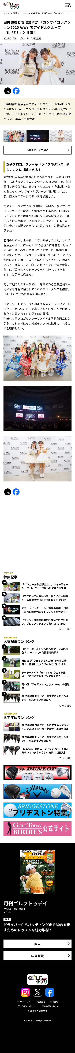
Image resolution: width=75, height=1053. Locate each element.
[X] (7, 91)
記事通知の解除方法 (37, 1010)
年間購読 (37, 955)
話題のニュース (20, 13)
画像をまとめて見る (37, 150)
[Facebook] (16, 91)
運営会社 (41, 1001)
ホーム (6, 13)
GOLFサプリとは (25, 1001)
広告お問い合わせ (50, 1006)
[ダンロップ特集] (37, 772)
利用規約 (54, 1001)
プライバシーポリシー (27, 1006)
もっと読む (65, 629)
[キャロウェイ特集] (37, 791)
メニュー (68, 6)
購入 (37, 944)
